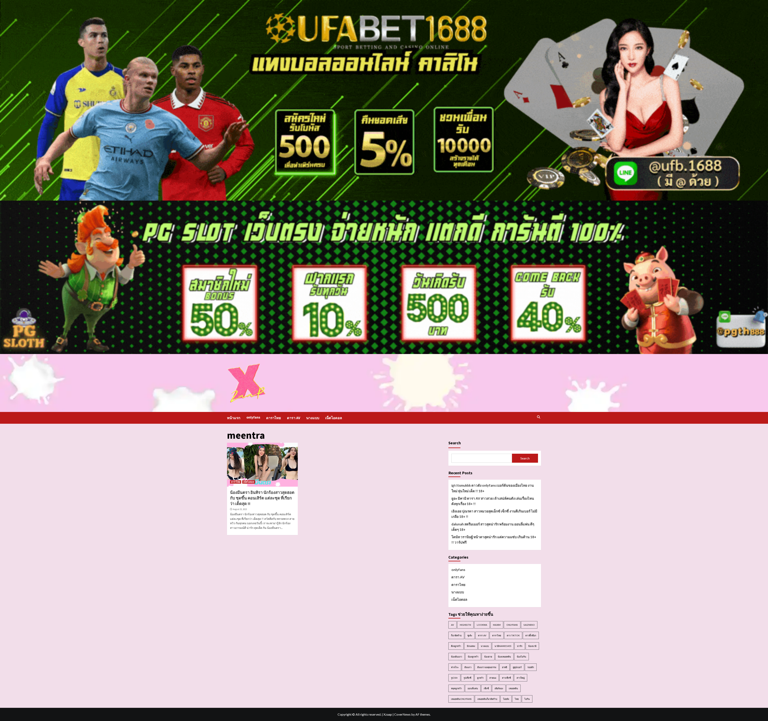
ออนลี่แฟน (473, 688)
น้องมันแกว (456, 656)
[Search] (538, 417)
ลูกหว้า (480, 677)
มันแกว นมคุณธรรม (486, 667)
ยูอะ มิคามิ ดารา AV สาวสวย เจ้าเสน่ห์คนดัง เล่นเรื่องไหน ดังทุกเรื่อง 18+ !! (492, 501)
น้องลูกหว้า (473, 656)
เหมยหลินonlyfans (461, 699)
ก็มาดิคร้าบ (456, 635)
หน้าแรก (233, 418)
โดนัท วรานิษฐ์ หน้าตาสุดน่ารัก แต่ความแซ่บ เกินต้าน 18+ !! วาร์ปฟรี (493, 539)
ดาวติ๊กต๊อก (530, 635)
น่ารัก (519, 646)
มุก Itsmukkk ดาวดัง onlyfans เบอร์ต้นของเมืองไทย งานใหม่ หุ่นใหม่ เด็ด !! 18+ (492, 488)
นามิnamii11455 (503, 646)
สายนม (492, 677)
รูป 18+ (454, 677)
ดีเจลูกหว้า (456, 646)
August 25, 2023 (240, 509)
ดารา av (482, 635)
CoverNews (402, 714)
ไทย (517, 699)
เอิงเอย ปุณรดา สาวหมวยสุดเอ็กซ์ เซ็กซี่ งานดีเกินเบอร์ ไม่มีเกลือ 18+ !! (494, 514)
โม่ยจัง (506, 699)
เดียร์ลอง (499, 688)
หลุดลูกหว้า (456, 688)
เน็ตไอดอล (333, 418)
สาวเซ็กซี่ (506, 677)
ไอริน (527, 699)
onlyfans (253, 417)
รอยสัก (530, 667)
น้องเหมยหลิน (504, 656)
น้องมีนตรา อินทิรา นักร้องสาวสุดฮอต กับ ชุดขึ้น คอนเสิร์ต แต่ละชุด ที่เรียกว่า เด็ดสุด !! (262, 498)
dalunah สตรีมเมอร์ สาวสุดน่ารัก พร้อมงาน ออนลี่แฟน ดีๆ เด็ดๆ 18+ (492, 527)
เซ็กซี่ (486, 688)
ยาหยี (504, 667)
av (452, 625)
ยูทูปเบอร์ (517, 667)
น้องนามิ (532, 646)
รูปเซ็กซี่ (467, 677)
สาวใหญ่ (521, 677)
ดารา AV (293, 418)
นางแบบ (312, 418)
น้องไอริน (521, 656)
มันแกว (467, 667)
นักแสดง (471, 646)
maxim (497, 625)
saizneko (529, 625)
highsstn (465, 625)
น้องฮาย (488, 656)
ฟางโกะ (455, 667)
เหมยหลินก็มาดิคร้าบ (487, 699)
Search (454, 442)
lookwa (482, 625)
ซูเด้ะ (469, 635)
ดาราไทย (273, 418)
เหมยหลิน (513, 688)
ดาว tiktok (513, 635)
